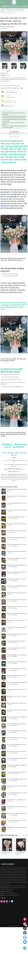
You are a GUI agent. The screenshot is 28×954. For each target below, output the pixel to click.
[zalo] (12, 901)
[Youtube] (4, 901)
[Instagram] (1, 901)
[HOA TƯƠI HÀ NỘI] (14, 2)
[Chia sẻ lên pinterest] (9, 71)
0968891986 (15, 85)
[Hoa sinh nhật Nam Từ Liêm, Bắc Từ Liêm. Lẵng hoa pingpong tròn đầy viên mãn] (14, 46)
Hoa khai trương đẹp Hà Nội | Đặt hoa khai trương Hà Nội (13, 117)
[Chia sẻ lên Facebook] (6, 71)
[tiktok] (9, 901)
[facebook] (7, 901)
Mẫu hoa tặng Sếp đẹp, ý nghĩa (9, 486)
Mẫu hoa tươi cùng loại (9, 835)
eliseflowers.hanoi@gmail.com (10, 893)
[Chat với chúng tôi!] (25, 942)
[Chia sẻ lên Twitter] (7, 71)
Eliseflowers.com (16, 471)
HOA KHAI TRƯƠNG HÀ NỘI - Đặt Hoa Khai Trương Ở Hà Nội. (14, 116)
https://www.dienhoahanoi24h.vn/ (12, 895)
